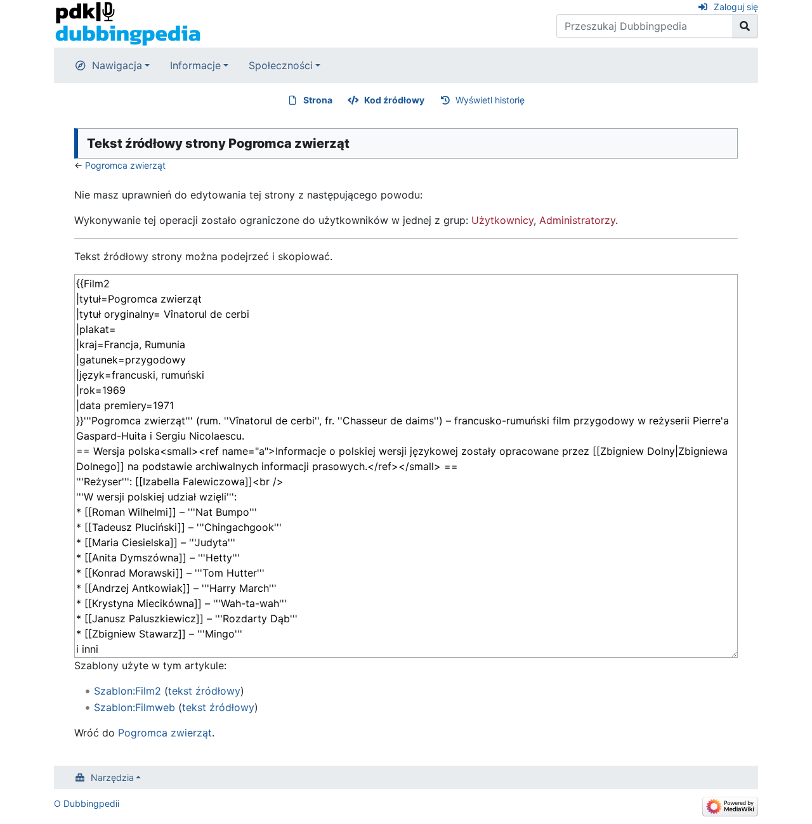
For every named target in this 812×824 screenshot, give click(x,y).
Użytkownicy (502, 220)
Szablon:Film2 (127, 690)
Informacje (195, 65)
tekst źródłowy (204, 690)
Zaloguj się (736, 6)
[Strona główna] (128, 22)
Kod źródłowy (394, 100)
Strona (317, 100)
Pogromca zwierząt (125, 165)
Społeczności (281, 65)
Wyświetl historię (490, 100)
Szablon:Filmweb (134, 707)
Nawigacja (117, 65)
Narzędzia (112, 777)
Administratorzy (577, 220)
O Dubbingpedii (86, 803)
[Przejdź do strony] (745, 26)
